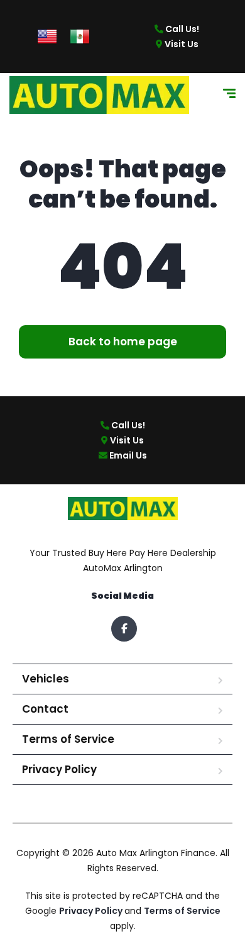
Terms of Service (68, 739)
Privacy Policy (59, 769)
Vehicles (45, 678)
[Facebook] (124, 629)
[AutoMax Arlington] (99, 95)
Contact (45, 708)
